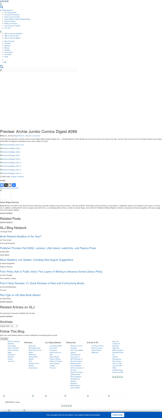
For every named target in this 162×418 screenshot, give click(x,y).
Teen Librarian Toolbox (12, 26)
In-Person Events (97, 346)
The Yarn (7, 28)
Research (74, 383)
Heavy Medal (54, 357)
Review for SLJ (34, 363)
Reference (32, 354)
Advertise (115, 346)
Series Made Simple (33, 358)
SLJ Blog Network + (7, 10)
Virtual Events (96, 350)
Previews (20, 176)
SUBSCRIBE (4, 1)
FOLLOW (4, 339)
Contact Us (116, 343)
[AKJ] (33, 395)
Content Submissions (116, 358)
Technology (12, 346)
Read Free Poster (77, 372)
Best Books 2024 (34, 348)
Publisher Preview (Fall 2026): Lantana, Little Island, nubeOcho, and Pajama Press (48, 248)
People (10, 359)
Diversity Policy (117, 370)
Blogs (10, 352)
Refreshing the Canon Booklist (76, 364)
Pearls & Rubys (55, 359)
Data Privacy (116, 361)
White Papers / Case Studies (76, 386)
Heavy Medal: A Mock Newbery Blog (17, 19)
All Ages (13, 176)
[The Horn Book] (46, 395)
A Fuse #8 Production (12, 15)
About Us (115, 341)
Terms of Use (117, 363)
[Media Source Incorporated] (4, 395)
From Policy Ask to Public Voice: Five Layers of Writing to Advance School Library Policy (51, 271)
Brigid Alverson (19, 136)
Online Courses (96, 348)
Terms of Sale (117, 365)
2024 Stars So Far (35, 350)
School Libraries (13, 348)
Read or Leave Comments (9, 188)
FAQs (114, 368)
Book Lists (32, 346)
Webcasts (94, 352)
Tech (30, 361)
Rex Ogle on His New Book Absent (20, 295)
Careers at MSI (117, 372)
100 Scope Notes (10, 12)
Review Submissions (33, 366)
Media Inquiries (117, 350)
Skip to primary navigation (13, 33)
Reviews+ (11, 343)
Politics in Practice (10, 23)
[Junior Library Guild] (65, 395)
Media (31, 352)
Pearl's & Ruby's (10, 21)
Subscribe (115, 348)
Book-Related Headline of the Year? (20, 236)
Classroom (11, 354)
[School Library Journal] (109, 395)
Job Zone (11, 361)
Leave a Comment (33, 136)
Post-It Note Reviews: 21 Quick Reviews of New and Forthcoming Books (42, 283)
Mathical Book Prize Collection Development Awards (76, 377)
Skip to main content (11, 36)
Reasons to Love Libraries (76, 347)
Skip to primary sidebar (12, 38)
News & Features (14, 341)
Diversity (11, 357)
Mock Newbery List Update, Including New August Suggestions (36, 260)
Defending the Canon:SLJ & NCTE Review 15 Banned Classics (76, 357)
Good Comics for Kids (12, 17)
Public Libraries (13, 350)
